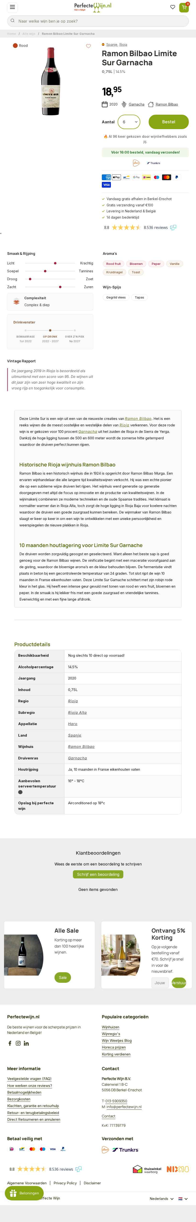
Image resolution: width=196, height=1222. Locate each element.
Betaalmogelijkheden (24, 1092)
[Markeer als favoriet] (88, 46)
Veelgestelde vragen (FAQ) (29, 1078)
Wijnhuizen (110, 1027)
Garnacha (136, 104)
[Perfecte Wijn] (92, 7)
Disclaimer (92, 1183)
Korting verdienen (116, 1054)
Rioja (123, 44)
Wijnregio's (111, 1033)
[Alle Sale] (49, 955)
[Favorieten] (172, 7)
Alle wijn (28, 34)
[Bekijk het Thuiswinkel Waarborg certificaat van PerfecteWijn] (147, 1169)
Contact (108, 1116)
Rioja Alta (77, 712)
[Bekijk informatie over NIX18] (178, 1169)
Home (11, 34)
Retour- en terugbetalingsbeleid (33, 1112)
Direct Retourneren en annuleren (33, 1119)
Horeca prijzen (114, 1047)
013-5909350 (116, 1100)
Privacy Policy (65, 1183)
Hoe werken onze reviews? (29, 1085)
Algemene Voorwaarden (27, 1183)
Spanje (111, 44)
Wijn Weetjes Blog (117, 1040)
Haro (72, 723)
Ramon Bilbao (167, 104)
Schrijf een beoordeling (98, 874)
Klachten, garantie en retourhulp (33, 1105)
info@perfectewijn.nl (124, 1106)
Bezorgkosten (18, 1099)
